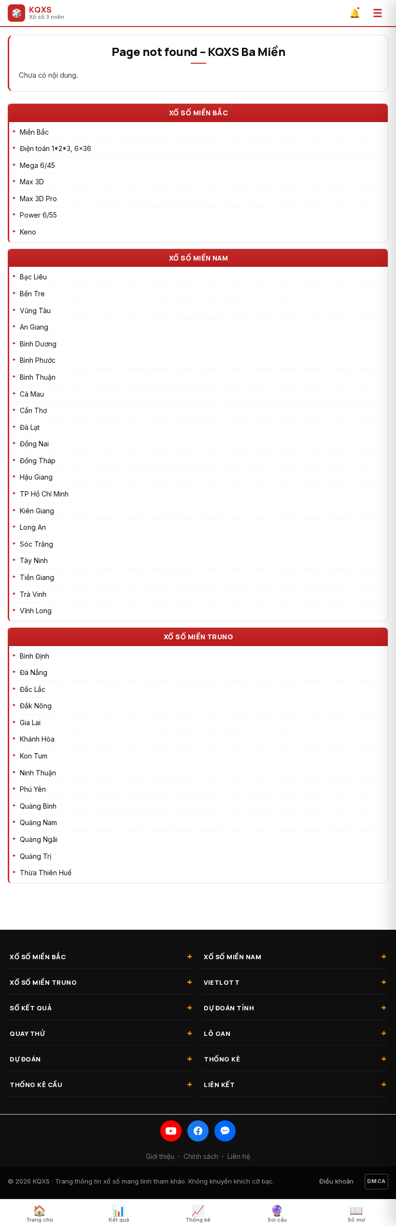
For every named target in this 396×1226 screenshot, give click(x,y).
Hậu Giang (36, 477)
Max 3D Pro (38, 198)
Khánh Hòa (37, 739)
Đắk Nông (36, 706)
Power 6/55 (38, 215)
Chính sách (201, 1156)
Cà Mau (32, 394)
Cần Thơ (33, 410)
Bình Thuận (38, 377)
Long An (33, 527)
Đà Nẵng (33, 672)
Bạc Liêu (33, 277)
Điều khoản (336, 1181)
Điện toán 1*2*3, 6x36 (55, 148)
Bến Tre (32, 293)
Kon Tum (33, 756)
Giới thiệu (160, 1156)
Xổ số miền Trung (199, 636)
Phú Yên (33, 789)
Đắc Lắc (32, 689)
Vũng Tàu (35, 310)
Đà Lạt (30, 427)
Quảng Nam (38, 822)
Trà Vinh (33, 594)
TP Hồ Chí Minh (44, 494)
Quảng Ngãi (38, 839)
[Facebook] (198, 1131)
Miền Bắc (34, 132)
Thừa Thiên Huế (45, 872)
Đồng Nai (34, 444)
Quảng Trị (35, 856)
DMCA (376, 1181)
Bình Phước (38, 360)
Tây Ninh (34, 560)
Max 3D (32, 182)
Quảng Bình (38, 806)
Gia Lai (30, 722)
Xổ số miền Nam (198, 257)
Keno (28, 232)
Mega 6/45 (37, 165)
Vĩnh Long (36, 610)
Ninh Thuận (38, 773)
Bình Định (34, 656)
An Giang (34, 327)
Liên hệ (238, 1156)
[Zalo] (225, 1131)
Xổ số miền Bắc (198, 112)
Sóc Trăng (36, 544)
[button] (377, 13)
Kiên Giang (37, 511)
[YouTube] (171, 1131)
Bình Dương (38, 344)
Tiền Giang (37, 577)
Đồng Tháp (38, 460)
